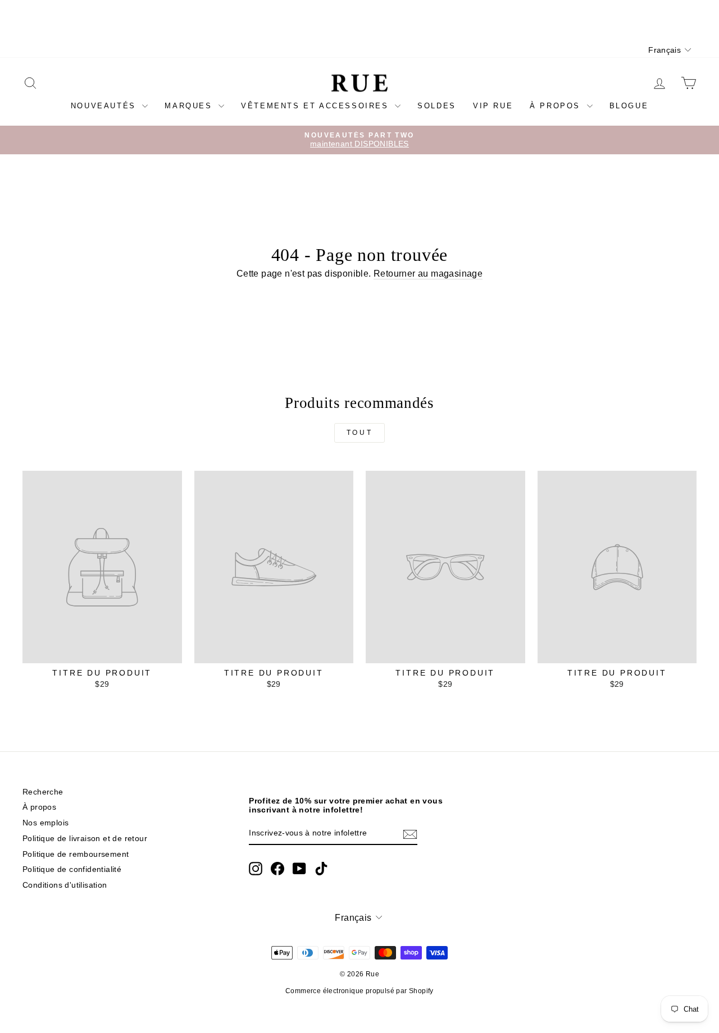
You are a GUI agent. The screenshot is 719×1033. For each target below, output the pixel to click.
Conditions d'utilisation (64, 885)
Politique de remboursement (75, 854)
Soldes (436, 106)
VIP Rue (493, 106)
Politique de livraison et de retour (84, 838)
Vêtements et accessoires (316, 106)
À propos (557, 106)
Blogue (629, 106)
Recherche (42, 792)
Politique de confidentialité (71, 869)
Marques (190, 106)
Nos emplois (45, 823)
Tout (359, 433)
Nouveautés (105, 106)
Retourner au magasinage (428, 273)
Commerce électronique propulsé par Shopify (359, 991)
